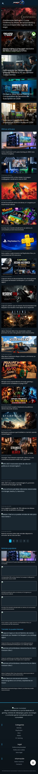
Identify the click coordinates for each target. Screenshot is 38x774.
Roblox (19, 735)
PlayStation (19, 730)
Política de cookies (19, 750)
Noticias (19, 728)
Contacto (19, 764)
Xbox (19, 733)
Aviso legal (19, 752)
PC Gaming (19, 738)
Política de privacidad (19, 747)
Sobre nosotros (19, 762)
